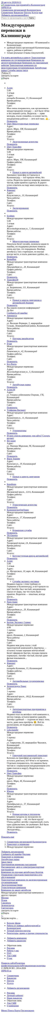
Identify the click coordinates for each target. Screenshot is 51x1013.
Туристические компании (13, 887)
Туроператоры (19, 430)
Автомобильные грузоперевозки (28, 681)
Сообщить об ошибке (11, 854)
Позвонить (12, 121)
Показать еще (7, 837)
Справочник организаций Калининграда (26, 842)
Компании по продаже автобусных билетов (22, 872)
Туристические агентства (24, 505)
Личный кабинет (15, 995)
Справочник (7, 12)
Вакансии (18, 12)
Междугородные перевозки (25, 241)
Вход (26, 15)
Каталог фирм (13, 923)
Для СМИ (11, 955)
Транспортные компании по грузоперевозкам (23, 58)
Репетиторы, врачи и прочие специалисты (27, 933)
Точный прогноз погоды (19, 930)
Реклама (26, 854)
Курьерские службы (22, 530)
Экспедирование (20, 208)
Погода (27, 12)
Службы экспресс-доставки (25, 581)
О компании (13, 1005)
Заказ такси (6, 862)
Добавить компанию (17, 938)
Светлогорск (7, 908)
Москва (4, 898)
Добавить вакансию (16, 940)
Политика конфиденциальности (13, 964)
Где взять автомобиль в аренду (16, 57)
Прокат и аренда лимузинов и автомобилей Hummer (27, 301)
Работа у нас (13, 950)
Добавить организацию (12, 15)
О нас (9, 958)
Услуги (34, 12)
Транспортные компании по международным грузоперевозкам (19, 66)
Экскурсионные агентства (25, 141)
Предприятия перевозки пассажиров (19, 864)
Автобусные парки (21, 384)
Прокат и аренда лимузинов (26, 476)
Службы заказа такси (18, 70)
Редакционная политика (33, 965)
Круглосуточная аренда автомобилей (30, 556)
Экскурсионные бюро (11, 885)
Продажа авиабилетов (23, 338)
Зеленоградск (7, 905)
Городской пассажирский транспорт (29, 755)
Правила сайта (8, 963)
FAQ (9, 953)
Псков (4, 900)
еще (40, 12)
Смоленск (6, 903)
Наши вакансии (14, 998)
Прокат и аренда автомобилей (27, 172)
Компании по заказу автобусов (16, 890)
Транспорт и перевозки (18, 844)
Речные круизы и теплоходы (26, 814)
